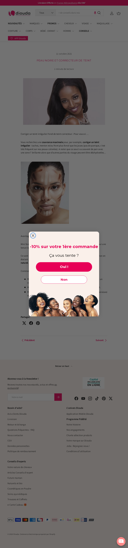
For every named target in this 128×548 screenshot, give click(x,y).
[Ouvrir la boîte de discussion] (121, 541)
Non (64, 279)
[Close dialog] (33, 235)
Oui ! (64, 267)
